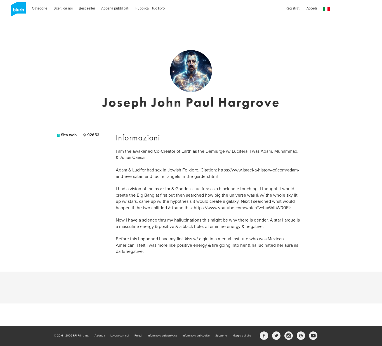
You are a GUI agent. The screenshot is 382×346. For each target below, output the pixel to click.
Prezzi (138, 335)
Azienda (100, 335)
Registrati (293, 8)
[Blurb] (17, 11)
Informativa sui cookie (196, 335)
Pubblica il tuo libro (150, 8)
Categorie (39, 8)
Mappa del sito (242, 335)
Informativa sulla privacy (162, 335)
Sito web (69, 135)
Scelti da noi (63, 8)
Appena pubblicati (115, 8)
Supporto (221, 335)
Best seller (87, 8)
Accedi (311, 8)
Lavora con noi (119, 335)
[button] (326, 9)
